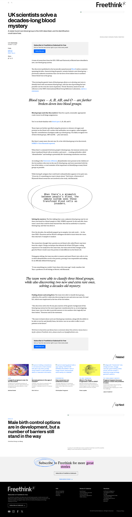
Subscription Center (65, 479)
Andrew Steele (12, 390)
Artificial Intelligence (109, 491)
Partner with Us (60, 492)
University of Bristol (50, 161)
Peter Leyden (83, 390)
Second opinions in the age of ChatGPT (42, 380)
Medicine (10, 51)
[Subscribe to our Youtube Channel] (9, 511)
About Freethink (60, 491)
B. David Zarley (13, 43)
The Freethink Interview (86, 492)
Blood (74, 69)
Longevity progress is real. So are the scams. (18, 380)
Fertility (10, 418)
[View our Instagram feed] (13, 511)
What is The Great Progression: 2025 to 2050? (88, 380)
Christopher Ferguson (62, 390)
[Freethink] (111, 4)
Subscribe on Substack (16, 505)
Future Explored (84, 494)
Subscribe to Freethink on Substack (66, 473)
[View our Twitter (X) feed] (22, 511)
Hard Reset (83, 491)
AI (32, 378)
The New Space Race (109, 498)
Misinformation (59, 378)
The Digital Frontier (109, 492)
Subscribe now (39, 51)
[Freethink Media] (30, 488)
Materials (106, 499)
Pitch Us (58, 495)
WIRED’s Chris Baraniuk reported (43, 143)
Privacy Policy (120, 511)
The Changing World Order (110, 495)
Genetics (10, 50)
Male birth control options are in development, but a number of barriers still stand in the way (34, 429)
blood (56, 122)
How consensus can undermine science (62, 380)
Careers (58, 494)
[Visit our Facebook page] (17, 511)
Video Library (83, 496)
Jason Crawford (107, 391)
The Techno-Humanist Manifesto (111, 378)
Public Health (11, 53)
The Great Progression (85, 378)
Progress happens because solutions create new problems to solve (113, 381)
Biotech (106, 501)
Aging (9, 378)
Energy (105, 494)
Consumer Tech (108, 496)
